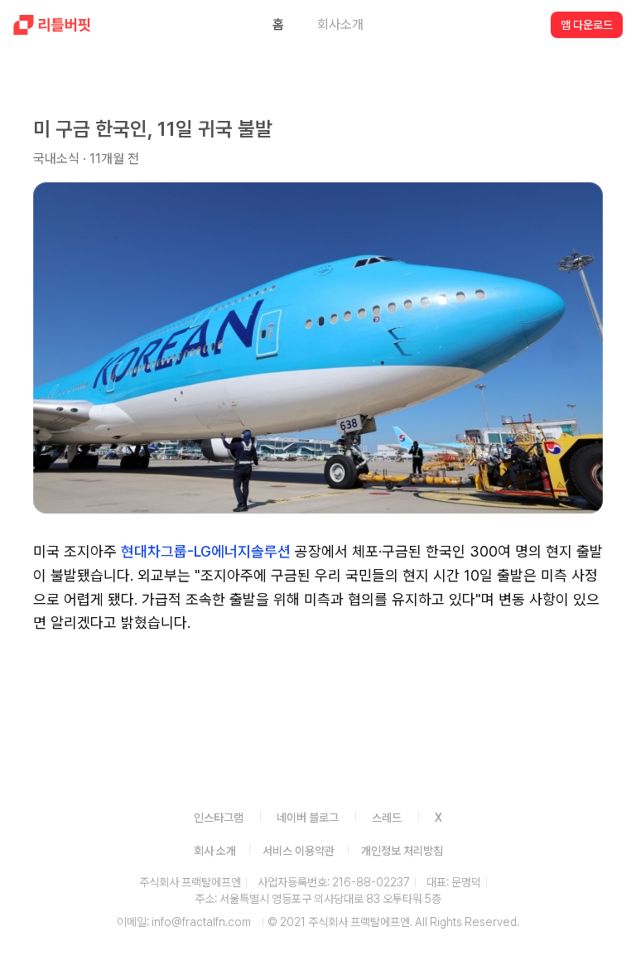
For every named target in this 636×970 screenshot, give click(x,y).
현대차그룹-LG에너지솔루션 (206, 551)
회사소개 (340, 24)
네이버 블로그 (308, 817)
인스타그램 (218, 817)
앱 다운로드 (587, 24)
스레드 (387, 817)
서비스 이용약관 (299, 850)
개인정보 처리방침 (402, 850)
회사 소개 (215, 850)
